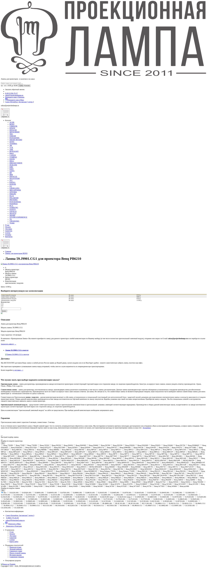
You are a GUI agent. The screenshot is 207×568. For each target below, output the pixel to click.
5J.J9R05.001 (55, 501)
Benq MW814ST (138, 463)
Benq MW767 (109, 463)
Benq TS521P (30, 484)
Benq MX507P (142, 465)
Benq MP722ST (9, 456)
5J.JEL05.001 (43, 503)
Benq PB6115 (65, 473)
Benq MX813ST (175, 469)
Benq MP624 (52, 454)
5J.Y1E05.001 (94, 503)
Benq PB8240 (154, 478)
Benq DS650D (80, 445)
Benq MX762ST (79, 469)
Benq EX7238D (190, 447)
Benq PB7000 (154, 473)
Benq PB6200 (77, 473)
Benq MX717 (16, 469)
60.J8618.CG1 (137, 505)
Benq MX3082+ (36, 465)
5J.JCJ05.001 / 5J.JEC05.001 (149, 501)
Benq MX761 (66, 469)
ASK (11, 149)
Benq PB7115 (22, 475)
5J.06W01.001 (52, 493)
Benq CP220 (44, 445)
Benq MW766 (96, 463)
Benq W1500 (14, 486)
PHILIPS (12, 194)
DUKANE (13, 165)
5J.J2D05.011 (81, 495)
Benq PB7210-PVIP (75, 475)
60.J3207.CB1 (85, 505)
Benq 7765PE (32, 445)
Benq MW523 (147, 460)
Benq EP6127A (98, 447)
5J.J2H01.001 (106, 495)
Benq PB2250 (14, 473)
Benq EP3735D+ (31, 447)
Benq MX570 (54, 467)
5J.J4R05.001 (152, 497)
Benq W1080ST (142, 484)
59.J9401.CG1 (21, 505)
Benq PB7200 (35, 475)
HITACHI (13, 130)
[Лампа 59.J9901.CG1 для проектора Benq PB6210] (20, 264)
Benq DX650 (130, 445)
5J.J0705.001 (127, 493)
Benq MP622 (14, 454)
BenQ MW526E (174, 460)
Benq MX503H (103, 465)
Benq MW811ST (123, 463)
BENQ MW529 (189, 460)
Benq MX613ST (68, 467)
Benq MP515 (167, 450)
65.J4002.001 (164, 505)
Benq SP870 (113, 482)
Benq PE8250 (128, 480)
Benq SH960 (190, 480)
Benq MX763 (93, 469)
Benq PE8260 (141, 480)
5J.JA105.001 (93, 501)
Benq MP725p (34, 456)
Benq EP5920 (85, 447)
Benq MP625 (64, 454)
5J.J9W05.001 (80, 501)
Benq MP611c (129, 452)
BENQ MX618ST (96, 467)
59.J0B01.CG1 (160, 503)
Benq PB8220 (103, 478)
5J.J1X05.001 (18, 495)
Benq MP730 (47, 456)
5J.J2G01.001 (93, 495)
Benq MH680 (42, 450)
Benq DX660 (168, 445)
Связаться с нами (15, 551)
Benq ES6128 (138, 447)
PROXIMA (13, 200)
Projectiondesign (15, 202)
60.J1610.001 (60, 505)
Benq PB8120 (14, 478)
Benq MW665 (43, 463)
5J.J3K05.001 (193, 495)
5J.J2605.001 (43, 495)
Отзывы (8, 235)
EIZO (11, 169)
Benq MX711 (173, 467)
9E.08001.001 (107, 503)
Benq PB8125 (27, 478)
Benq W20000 (26, 486)
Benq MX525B (41, 467)
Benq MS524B (53, 460)
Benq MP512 (129, 450)
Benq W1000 (78, 484)
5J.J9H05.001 (30, 501)
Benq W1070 (115, 484)
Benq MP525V (80, 452)
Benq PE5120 (103, 480)
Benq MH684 (54, 450)
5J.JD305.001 (167, 501)
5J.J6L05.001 (70, 499)
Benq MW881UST (198, 463)
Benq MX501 (49, 465)
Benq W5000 (50, 486)
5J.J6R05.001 (95, 499)
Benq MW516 (121, 460)
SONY (11, 142)
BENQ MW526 (160, 460)
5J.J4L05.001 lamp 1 (107, 497)
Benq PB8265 (65, 480)
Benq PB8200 (65, 478)
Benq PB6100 (27, 473)
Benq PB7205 (47, 475)
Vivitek (11, 223)
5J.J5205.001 (201, 497)
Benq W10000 (90, 484)
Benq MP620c (192, 452)
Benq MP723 (22, 456)
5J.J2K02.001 (118, 495)
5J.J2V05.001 (156, 495)
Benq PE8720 (153, 480)
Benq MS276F (163, 456)
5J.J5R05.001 (33, 499)
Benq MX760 (53, 469)
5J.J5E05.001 (20, 499)
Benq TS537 (42, 484)
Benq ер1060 (184, 486)
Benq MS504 (53, 458)
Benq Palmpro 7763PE (126, 471)
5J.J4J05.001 (92, 497)
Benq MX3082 (22, 465)
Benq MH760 (79, 450)
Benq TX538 (54, 484)
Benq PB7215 (106, 475)
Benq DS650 (68, 445)
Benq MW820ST (168, 463)
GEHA (11, 171)
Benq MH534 (29, 450)
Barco (11, 153)
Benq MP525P (52, 452)
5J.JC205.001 (132, 501)
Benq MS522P (28, 460)
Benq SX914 (186, 482)
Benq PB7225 (132, 475)
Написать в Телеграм (14, 526)
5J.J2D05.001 (68, 495)
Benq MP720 (150, 454)
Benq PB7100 (167, 473)
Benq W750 (147, 486)
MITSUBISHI (14, 132)
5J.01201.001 (14, 493)
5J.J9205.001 (195, 499)
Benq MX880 (76, 471)
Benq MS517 (194, 458)
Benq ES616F (151, 447)
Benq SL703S (40, 482)
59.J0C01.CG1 (174, 503)
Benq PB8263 (52, 480)
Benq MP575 (93, 452)
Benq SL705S (52, 482)
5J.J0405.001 (115, 493)
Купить (4, 311)
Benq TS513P (18, 484)
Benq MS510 (129, 458)
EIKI (11, 167)
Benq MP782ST (150, 456)
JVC (11, 180)
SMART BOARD (15, 140)
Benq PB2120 (142, 471)
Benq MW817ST (153, 463)
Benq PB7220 (119, 475)
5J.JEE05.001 (31, 503)
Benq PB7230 (145, 475)
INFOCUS (13, 176)
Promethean (13, 204)
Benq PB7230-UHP (176, 475)
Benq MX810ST (146, 469)
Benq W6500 (98, 486)
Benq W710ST (134, 486)
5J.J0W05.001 (164, 493)
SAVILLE (13, 211)
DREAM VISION (15, 163)
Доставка (8, 229)
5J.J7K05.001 (120, 499)
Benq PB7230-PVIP (159, 475)
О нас (7, 225)
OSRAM (12, 136)
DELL (11, 161)
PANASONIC (14, 138)
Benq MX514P (180, 465)
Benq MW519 (134, 460)
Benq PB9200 (78, 480)
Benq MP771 (72, 456)
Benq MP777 (125, 456)
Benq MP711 (125, 454)
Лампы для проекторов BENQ (16, 253)
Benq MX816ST (32, 471)
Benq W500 (38, 486)
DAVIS (12, 159)
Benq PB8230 (129, 478)
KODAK (12, 184)
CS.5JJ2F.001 (18, 508)
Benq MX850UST (62, 471)
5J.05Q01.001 (26, 493)
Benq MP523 (28, 452)
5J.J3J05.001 (181, 495)
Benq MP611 (117, 452)
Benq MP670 (101, 454)
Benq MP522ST (15, 452)
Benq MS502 (28, 458)
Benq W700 (109, 486)
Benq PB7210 (60, 475)
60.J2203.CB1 (72, 505)
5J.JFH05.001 (69, 503)
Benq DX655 (156, 445)
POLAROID (13, 198)
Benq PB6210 (103, 473)
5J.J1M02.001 (177, 493)
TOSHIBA (13, 144)
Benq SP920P (148, 482)
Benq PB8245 (167, 478)
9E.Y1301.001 (147, 503)
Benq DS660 (93, 445)
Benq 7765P (20, 445)
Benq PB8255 (14, 480)
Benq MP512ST (142, 450)
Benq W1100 (155, 484)
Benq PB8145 (52, 478)
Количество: (5, 302)
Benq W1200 (167, 484)
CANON (12, 155)
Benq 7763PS (8, 445)
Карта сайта (13, 541)
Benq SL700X (27, 482)
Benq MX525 (28, 467)
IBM (11, 175)
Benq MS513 (155, 458)
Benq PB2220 (180, 471)
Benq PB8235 (141, 478)
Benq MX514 (168, 465)
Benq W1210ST (180, 484)
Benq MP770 (60, 456)
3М (10, 145)
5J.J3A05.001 (168, 495)
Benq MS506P (104, 458)
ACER (11, 122)
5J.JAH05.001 (119, 501)
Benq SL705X (65, 482)
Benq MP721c (187, 454)
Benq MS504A (66, 458)
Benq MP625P (76, 454)
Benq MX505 (116, 465)
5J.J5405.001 (8, 499)
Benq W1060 (103, 484)
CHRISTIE (13, 126)
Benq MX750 (41, 469)
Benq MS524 (41, 460)
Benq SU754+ (161, 482)
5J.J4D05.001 (67, 497)
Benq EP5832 (73, 447)
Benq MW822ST (182, 463)
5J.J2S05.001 (143, 495)
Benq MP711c (137, 454)
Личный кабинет (15, 549)
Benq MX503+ (89, 465)
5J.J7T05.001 (145, 499)
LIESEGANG (14, 188)
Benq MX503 (76, 465)
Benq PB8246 (179, 478)
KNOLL (12, 182)
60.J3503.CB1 (112, 505)
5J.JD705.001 (180, 501)
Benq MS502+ (40, 458)
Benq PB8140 (39, 478)
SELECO (12, 213)
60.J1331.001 (48, 505)
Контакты (8, 237)
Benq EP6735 (112, 447)
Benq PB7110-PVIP (194, 473)
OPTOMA (13, 192)
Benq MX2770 (8, 465)
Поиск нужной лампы (17, 553)
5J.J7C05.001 (108, 499)
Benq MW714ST (83, 463)
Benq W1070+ (127, 484)
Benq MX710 (161, 467)
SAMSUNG (13, 207)
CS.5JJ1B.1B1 (189, 505)
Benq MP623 (39, 454)
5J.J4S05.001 (165, 497)
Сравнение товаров (16, 557)
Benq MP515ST (181, 450)
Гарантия (12, 538)
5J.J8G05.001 (158, 499)
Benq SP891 (124, 482)
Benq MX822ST (47, 471)
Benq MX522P (15, 467)
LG (10, 186)
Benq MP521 (194, 450)
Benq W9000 (172, 486)
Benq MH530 (17, 450)
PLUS (11, 196)
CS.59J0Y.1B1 (176, 505)
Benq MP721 (175, 454)
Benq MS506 (92, 458)
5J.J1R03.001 (190, 493)
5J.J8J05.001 (170, 499)
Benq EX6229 (163, 447)
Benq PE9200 (166, 480)
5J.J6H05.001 (58, 499)
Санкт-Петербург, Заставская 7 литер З (20, 515)
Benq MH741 (67, 450)
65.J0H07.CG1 (150, 505)
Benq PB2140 (168, 471)
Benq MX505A (129, 465)
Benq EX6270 (176, 447)
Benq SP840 (101, 482)
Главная (8, 251)
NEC (11, 134)
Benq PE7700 (116, 480)
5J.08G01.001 (90, 493)
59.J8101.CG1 (187, 503)
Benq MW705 (56, 463)
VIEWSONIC (14, 221)
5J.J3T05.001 (30, 497)
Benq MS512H (142, 458)
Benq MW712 (69, 463)
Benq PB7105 (179, 473)
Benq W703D (122, 486)
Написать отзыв (15, 547)
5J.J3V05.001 (43, 497)
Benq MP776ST (111, 456)
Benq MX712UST (187, 467)
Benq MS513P (167, 458)
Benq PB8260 (39, 480)
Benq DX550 (118, 445)
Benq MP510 (92, 450)
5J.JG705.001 (81, 503)
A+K (11, 147)
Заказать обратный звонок (14, 89)
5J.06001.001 (39, 493)
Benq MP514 (155, 450)
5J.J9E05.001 (18, 501)
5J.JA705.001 (106, 501)
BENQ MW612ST (16, 463)
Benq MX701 (148, 467)
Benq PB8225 (116, 478)
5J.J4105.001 (55, 497)
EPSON (12, 128)
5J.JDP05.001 (193, 501)
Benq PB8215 (90, 478)
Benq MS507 (117, 458)
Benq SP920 (136, 482)
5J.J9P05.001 (43, 501)
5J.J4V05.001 (177, 497)
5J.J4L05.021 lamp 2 (124, 497)
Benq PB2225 (193, 471)
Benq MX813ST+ (190, 469)
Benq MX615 (81, 467)
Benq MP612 (142, 452)
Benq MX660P (122, 467)
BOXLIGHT (14, 151)
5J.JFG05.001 (56, 503)
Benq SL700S (14, 482)
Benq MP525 (40, 452)
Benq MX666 (136, 467)
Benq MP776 (98, 456)
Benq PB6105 (39, 473)
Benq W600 (61, 486)
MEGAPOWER (15, 190)
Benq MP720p (162, 454)
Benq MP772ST (85, 456)
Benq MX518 (194, 465)
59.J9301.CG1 (8, 505)
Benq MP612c (154, 452)
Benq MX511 (155, 465)
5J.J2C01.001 (55, 495)
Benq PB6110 (52, 473)
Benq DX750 (180, 445)
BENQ (11, 124)
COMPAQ (13, 157)
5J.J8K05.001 (182, 499)
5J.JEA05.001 (18, 503)
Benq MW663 (30, 463)
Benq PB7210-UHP (92, 475)
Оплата (8, 227)
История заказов (15, 555)
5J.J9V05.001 (68, 501)
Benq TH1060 (198, 482)
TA (10, 219)
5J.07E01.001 (65, 493)
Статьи (7, 233)
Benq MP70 (113, 454)
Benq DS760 (105, 445)
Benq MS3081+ (177, 456)
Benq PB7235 (191, 475)
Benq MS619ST (83, 460)
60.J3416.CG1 (98, 505)
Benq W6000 (86, 486)
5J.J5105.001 (189, 497)
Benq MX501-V (63, 465)
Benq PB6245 (141, 473)
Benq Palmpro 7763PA (108, 471)
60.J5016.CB (125, 505)
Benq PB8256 (27, 480)
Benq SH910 (178, 480)
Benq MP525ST (66, 452)
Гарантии (8, 231)
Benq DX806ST (194, 445)
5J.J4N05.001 (139, 497)
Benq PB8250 (192, 478)
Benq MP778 (137, 456)
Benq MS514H (181, 458)
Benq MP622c (27, 454)
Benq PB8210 (78, 478)
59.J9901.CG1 (34, 505)
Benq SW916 (174, 482)
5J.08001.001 (77, 493)
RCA (11, 206)
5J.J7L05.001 (133, 499)
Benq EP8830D (125, 447)
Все (5, 493)
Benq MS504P (79, 458)
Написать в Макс (14, 524)
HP (10, 173)
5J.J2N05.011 (131, 495)
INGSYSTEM (14, 178)
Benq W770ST (159, 486)
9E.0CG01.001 (133, 503)
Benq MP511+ (116, 450)
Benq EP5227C (46, 447)
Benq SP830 (78, 482)
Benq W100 (66, 484)
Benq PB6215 (116, 473)
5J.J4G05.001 (80, 497)
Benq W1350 (193, 484)
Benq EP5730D (59, 447)
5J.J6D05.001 (45, 499)
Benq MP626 (89, 454)
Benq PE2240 (90, 480)
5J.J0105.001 (102, 493)
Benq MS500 (190, 456)
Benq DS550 (56, 445)
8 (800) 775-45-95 (12, 518)
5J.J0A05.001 (139, 493)
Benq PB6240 (128, 473)
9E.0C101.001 (120, 503)
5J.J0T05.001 (152, 493)
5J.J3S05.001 (18, 497)
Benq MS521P (14, 460)
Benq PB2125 (155, 471)
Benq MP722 (200, 454)
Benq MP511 (104, 450)
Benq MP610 (105, 452)
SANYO (12, 209)
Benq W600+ (74, 486)
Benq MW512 (108, 460)
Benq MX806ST (131, 469)
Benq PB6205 (90, 473)
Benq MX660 (110, 467)
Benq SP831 (89, 482)
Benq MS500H (15, 458)
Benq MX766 (118, 469)
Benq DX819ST (17, 447)
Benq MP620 (180, 452)
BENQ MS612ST (67, 460)
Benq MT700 (96, 460)
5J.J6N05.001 (83, 499)
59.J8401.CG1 (200, 503)
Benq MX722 (28, 469)
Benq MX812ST (161, 469)
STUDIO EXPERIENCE (18, 217)
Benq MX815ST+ (17, 471)
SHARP (12, 215)
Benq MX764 (105, 469)
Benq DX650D (143, 445)
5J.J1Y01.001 (31, 495)
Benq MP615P (167, 452)
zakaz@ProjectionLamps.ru (15, 520)
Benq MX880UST (91, 471)
